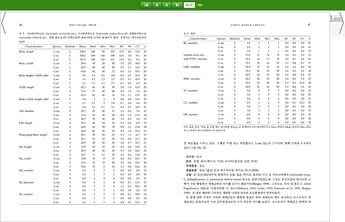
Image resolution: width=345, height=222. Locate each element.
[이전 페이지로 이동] (157, 5)
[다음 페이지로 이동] (166, 5)
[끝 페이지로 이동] (177, 5)
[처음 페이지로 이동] (146, 5)
